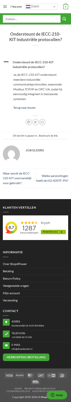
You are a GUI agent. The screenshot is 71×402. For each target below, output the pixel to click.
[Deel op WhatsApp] (29, 122)
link (56, 135)
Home (18, 388)
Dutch (34, 6)
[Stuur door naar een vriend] (42, 122)
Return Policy (11, 278)
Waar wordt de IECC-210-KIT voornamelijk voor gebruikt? (17, 178)
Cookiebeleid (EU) (18, 391)
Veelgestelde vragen (16, 285)
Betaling (8, 271)
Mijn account (11, 293)
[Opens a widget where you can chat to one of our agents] (56, 395)
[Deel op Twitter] (35, 122)
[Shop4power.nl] (16, 6)
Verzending (10, 300)
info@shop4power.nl (22, 348)
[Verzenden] (64, 19)
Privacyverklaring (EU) (39, 388)
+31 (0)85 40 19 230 (22, 337)
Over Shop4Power (15, 264)
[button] (5, 6)
